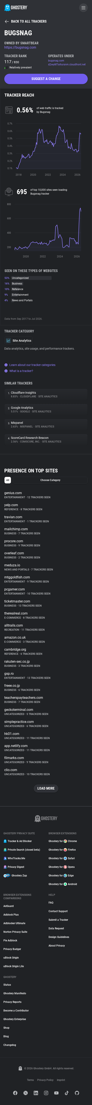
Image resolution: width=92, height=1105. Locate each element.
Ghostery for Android (63, 884)
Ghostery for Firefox (62, 849)
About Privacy (57, 945)
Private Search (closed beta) (24, 849)
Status (7, 984)
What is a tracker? (21, 371)
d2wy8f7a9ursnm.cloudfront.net (67, 64)
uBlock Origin (11, 957)
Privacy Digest (16, 866)
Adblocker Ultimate (14, 923)
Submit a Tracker (58, 919)
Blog (6, 1036)
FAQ (51, 902)
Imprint (61, 1080)
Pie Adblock (10, 940)
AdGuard (8, 906)
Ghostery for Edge (61, 875)
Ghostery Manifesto (14, 993)
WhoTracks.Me (16, 858)
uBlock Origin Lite (13, 966)
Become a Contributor (16, 1010)
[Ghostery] (16, 7)
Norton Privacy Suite (15, 931)
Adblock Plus (11, 914)
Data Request (56, 928)
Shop (6, 1027)
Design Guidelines (59, 937)
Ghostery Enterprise (14, 1019)
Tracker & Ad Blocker (20, 841)
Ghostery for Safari (62, 858)
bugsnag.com (56, 60)
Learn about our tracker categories (32, 365)
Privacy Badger (12, 949)
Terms (30, 1080)
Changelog (9, 1045)
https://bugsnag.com (20, 47)
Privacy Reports (12, 1002)
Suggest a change (46, 79)
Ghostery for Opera (62, 866)
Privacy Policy (45, 1080)
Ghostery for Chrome (63, 841)
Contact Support (58, 911)
